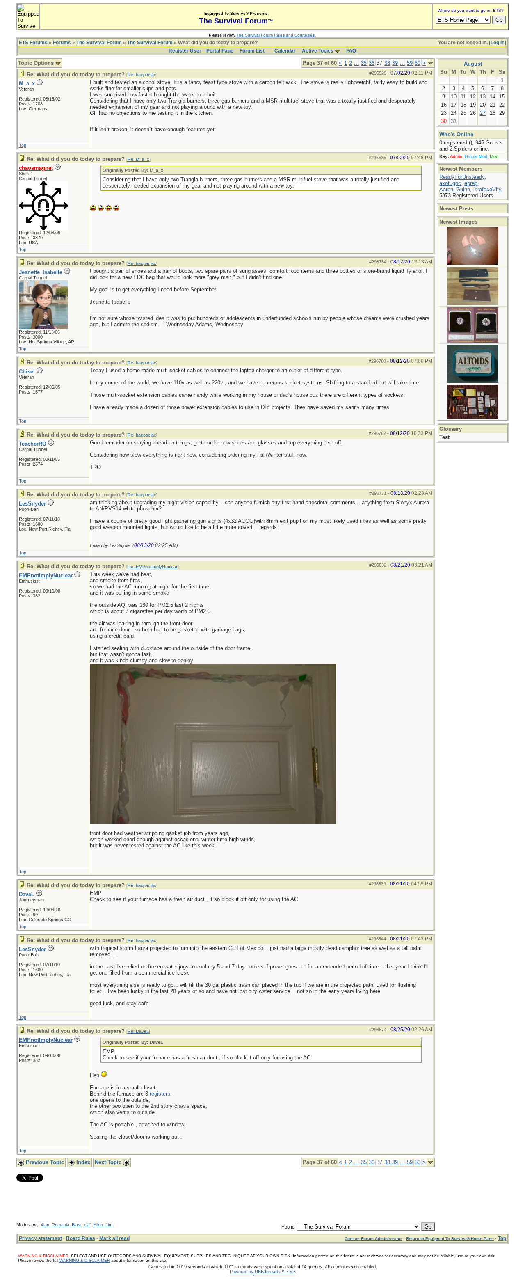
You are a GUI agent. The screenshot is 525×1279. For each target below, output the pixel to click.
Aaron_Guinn (454, 189)
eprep (470, 183)
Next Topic (109, 1162)
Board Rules (80, 1238)
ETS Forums (33, 43)
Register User (185, 51)
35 (364, 63)
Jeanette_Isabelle (40, 272)
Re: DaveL (138, 1031)
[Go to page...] (430, 63)
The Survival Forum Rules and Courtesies (275, 35)
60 (417, 63)
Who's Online (456, 134)
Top (22, 145)
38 (387, 63)
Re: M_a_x (138, 159)
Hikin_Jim (102, 1224)
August (473, 64)
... (356, 63)
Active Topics (317, 51)
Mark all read (114, 1238)
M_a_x (27, 83)
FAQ (351, 51)
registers (160, 1094)
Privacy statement (40, 1238)
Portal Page (219, 51)
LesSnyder (32, 504)
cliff (87, 1224)
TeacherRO (32, 444)
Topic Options (36, 63)
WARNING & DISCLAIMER (84, 1260)
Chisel (27, 371)
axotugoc (450, 183)
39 (395, 63)
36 (371, 63)
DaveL (26, 894)
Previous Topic (44, 1162)
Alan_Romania (55, 1224)
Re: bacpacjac (142, 74)
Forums (62, 43)
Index (82, 1162)
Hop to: (288, 1226)
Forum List (252, 51)
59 (410, 63)
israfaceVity (487, 189)
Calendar (285, 51)
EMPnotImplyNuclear (46, 575)
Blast (77, 1224)
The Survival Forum (99, 43)
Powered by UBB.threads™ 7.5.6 (263, 1271)
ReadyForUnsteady (461, 177)
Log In (497, 43)
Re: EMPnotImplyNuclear (153, 566)
